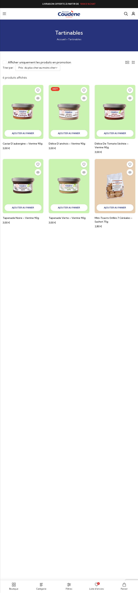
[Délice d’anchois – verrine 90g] (69, 111)
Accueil (61, 39)
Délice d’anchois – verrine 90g (67, 143)
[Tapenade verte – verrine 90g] (69, 186)
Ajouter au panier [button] (23, 133)
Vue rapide (38, 98)
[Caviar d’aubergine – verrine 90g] (23, 111)
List (127, 62)
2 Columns (133, 62)
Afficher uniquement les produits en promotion (39, 62)
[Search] (126, 13)
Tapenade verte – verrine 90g (67, 218)
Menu (4, 13)
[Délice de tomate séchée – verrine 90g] (115, 111)
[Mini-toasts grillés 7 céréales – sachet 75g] (115, 186)
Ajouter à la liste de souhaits (38, 90)
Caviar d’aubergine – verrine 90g (22, 143)
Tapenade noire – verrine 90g (21, 218)
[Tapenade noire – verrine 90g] (23, 186)
